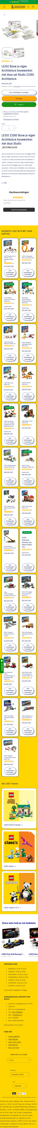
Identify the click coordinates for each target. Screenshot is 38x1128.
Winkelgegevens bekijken (11, 119)
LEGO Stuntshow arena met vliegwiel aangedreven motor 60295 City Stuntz (9, 424)
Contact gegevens (14, 1036)
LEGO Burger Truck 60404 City (27, 422)
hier (25, 990)
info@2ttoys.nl (17, 1015)
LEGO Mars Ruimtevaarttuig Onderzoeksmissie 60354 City (27, 300)
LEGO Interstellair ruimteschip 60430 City (9, 717)
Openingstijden (13, 1039)
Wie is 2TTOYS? (13, 1048)
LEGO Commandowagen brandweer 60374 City (10, 593)
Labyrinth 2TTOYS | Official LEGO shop (16, 1097)
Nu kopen (19, 99)
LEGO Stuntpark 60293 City (26, 383)
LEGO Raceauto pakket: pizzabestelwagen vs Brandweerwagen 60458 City (9, 676)
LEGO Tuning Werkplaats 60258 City (28, 466)
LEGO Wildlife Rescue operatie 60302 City (10, 466)
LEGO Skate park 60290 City (8, 383)
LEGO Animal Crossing (12, 825)
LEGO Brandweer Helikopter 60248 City (10, 342)
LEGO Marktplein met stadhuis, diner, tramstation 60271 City (10, 258)
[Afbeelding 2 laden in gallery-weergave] (19, 53)
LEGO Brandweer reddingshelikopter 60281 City (27, 344)
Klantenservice (13, 1045)
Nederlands (24, 1)
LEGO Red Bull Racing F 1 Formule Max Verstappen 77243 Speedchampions (13, 954)
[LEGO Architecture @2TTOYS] (10, 148)
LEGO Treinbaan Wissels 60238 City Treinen (9, 634)
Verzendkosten (16, 86)
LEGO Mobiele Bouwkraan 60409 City (10, 547)
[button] (4, 6)
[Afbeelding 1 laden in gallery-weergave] (7, 53)
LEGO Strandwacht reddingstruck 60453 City (27, 634)
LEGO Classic (9, 866)
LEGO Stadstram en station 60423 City (27, 716)
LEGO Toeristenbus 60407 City (27, 507)
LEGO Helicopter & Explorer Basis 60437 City (9, 508)
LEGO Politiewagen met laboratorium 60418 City (27, 593)
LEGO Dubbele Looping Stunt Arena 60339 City (9, 299)
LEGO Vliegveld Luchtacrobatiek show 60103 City (10, 757)
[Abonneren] (29, 1060)
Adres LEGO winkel (14, 1042)
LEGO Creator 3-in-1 (11, 908)
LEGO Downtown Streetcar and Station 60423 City (27, 542)
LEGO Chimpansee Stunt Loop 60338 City (28, 257)
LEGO (29, 154)
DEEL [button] (5, 183)
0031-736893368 (17, 1012)
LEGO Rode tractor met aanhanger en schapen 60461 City (27, 674)
